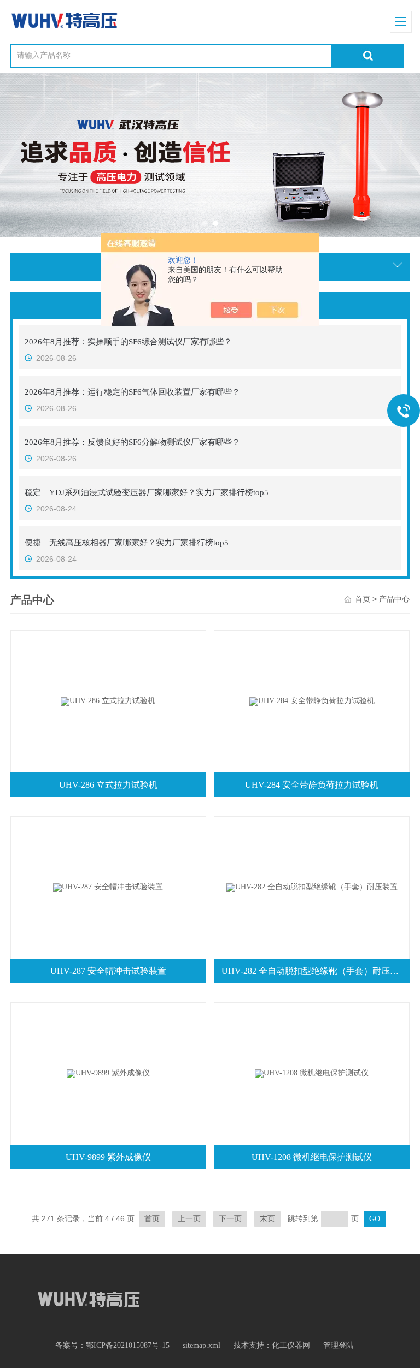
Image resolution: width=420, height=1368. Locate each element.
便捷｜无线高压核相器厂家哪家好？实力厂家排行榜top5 (127, 542)
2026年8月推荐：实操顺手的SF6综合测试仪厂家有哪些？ (128, 341)
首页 (362, 599)
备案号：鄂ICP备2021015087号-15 (112, 1345)
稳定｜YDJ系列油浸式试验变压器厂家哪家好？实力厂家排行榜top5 (147, 492)
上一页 (189, 1219)
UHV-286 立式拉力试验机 (108, 784)
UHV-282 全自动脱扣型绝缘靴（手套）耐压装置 (314, 971)
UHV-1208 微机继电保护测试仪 (312, 1157)
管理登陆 (338, 1345)
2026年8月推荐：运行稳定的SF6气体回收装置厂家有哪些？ (132, 392)
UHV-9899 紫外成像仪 (108, 1157)
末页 (267, 1219)
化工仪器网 (291, 1345)
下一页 (230, 1219)
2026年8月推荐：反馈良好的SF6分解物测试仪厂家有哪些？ (132, 442)
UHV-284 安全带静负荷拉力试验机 (311, 784)
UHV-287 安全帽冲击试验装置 (108, 971)
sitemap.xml (201, 1345)
